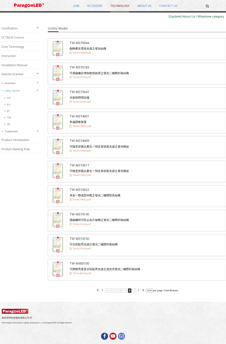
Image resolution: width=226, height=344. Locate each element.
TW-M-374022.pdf (82, 199)
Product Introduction (15, 140)
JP (7, 111)
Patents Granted (12, 74)
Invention (10, 83)
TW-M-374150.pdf (82, 248)
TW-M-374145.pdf (82, 224)
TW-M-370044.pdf (82, 52)
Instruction (8, 56)
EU (8, 104)
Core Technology (12, 47)
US (8, 124)
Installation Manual (14, 65)
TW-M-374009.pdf (82, 150)
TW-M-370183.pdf (82, 77)
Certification (9, 28)
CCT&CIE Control (12, 37)
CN (8, 98)
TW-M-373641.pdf (82, 101)
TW (8, 117)
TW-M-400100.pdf (82, 273)
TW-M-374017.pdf (82, 175)
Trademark (11, 131)
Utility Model (12, 90)
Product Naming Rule (15, 149)
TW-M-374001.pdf (82, 126)
